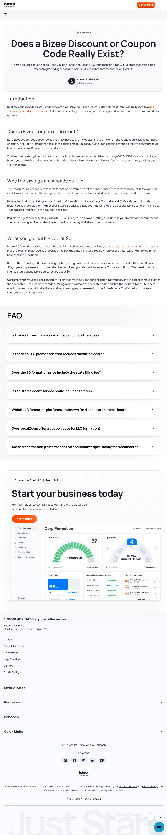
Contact (8, 639)
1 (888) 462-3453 (19, 619)
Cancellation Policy (14, 646)
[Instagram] (65, 760)
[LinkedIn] (93, 760)
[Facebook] (74, 760)
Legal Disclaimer (12, 659)
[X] (83, 760)
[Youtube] (102, 760)
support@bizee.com (51, 619)
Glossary (8, 665)
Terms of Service (128, 786)
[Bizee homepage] (9, 5)
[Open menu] (160, 5)
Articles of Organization (123, 246)
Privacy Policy (11, 652)
